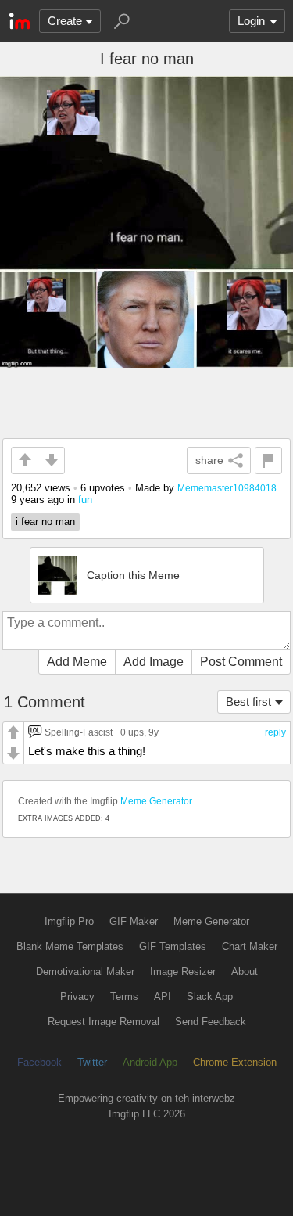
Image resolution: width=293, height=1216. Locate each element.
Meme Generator (156, 801)
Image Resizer (183, 971)
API (162, 996)
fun (85, 499)
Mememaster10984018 (227, 488)
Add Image (153, 661)
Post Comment (241, 661)
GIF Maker (133, 921)
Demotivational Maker (85, 971)
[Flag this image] (268, 460)
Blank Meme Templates (69, 946)
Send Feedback (210, 1021)
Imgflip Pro (69, 921)
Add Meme (77, 661)
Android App (150, 1062)
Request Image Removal (103, 1021)
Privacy (77, 996)
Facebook (39, 1062)
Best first (248, 701)
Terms (124, 996)
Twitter (92, 1062)
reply (275, 732)
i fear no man (45, 521)
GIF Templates (172, 946)
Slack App (210, 996)
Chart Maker (249, 946)
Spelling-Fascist (79, 732)
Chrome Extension (235, 1062)
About (244, 971)
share (209, 460)
